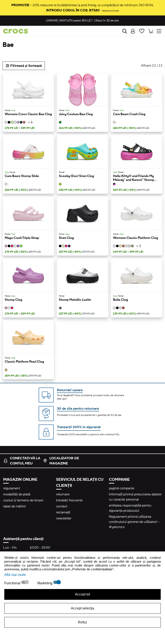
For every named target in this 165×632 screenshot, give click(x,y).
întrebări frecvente (69, 500)
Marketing (45, 583)
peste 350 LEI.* (69, 21)
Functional (12, 583)
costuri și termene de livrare (23, 500)
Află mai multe (15, 575)
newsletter (63, 518)
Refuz (82, 622)
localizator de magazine (64, 461)
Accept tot (82, 594)
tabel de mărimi (14, 506)
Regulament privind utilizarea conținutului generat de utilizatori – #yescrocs (134, 521)
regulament (11, 488)
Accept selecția (82, 608)
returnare (62, 494)
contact (61, 506)
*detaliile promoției (110, 10)
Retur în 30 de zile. (107, 21)
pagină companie (121, 488)
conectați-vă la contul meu (25, 461)
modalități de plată (16, 494)
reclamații (63, 512)
